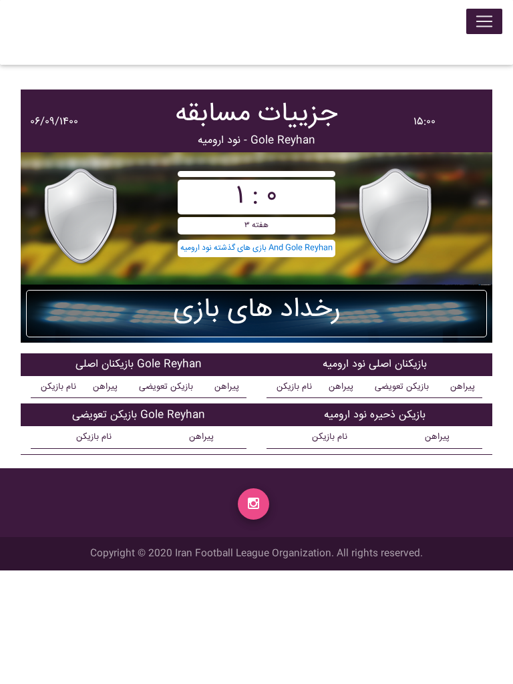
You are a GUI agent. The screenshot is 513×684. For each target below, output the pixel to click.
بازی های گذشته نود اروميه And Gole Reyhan (256, 248)
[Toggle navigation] (484, 21)
